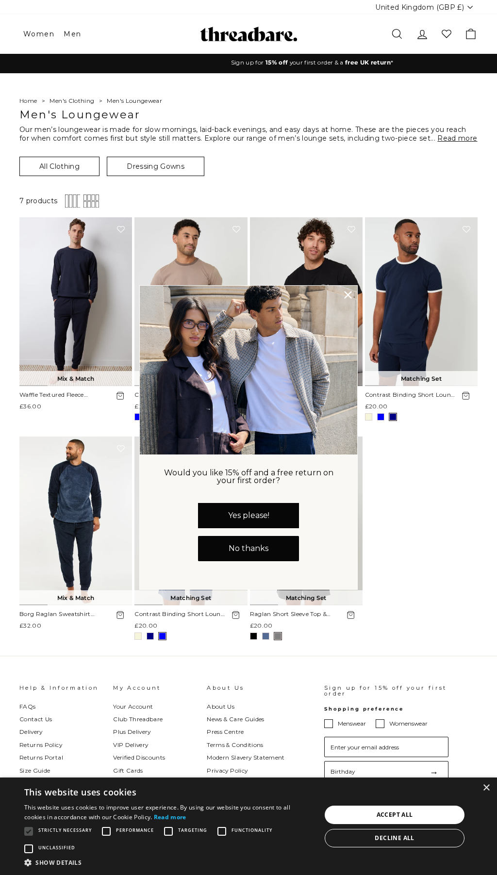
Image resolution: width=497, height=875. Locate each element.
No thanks (248, 548)
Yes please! (248, 515)
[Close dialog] (348, 295)
